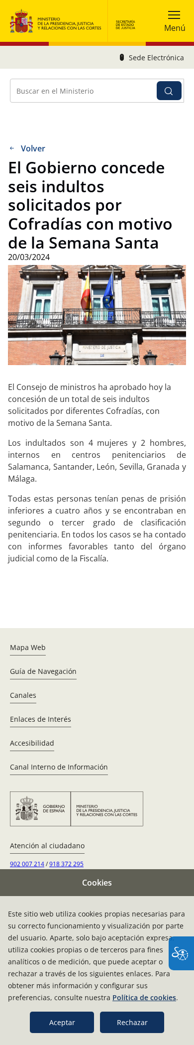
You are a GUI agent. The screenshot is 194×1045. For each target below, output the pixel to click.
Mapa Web (28, 647)
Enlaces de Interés (40, 719)
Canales (23, 695)
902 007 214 (27, 864)
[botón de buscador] (169, 90)
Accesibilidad (32, 743)
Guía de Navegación (43, 671)
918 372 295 (66, 864)
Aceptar (62, 1022)
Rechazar (132, 1022)
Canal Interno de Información (59, 767)
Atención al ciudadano (47, 845)
